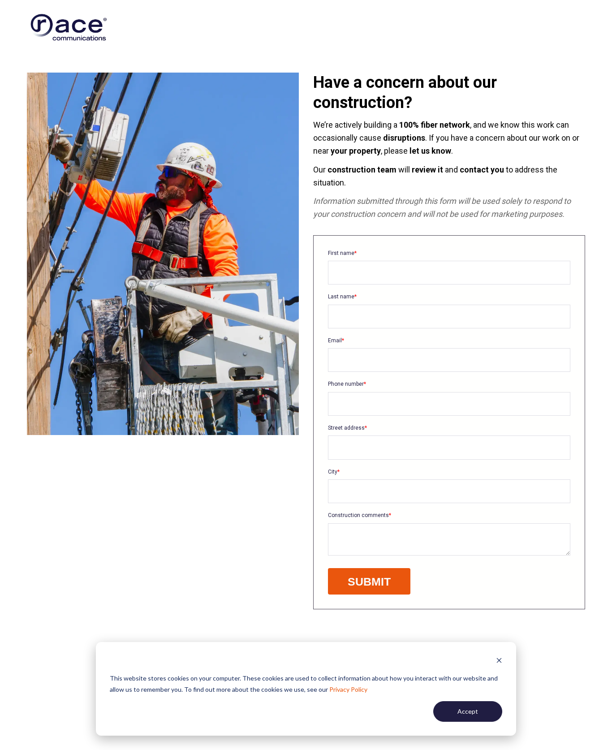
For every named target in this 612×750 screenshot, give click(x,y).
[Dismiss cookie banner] (499, 661)
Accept (467, 711)
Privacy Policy (348, 689)
